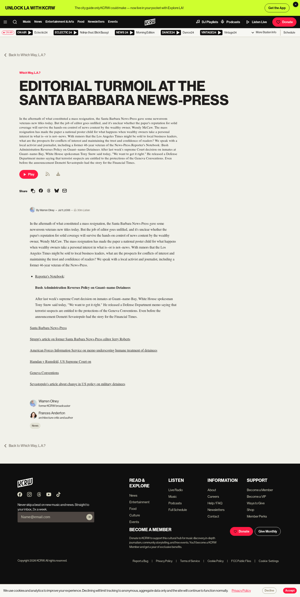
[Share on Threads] (49, 191)
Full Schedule (177, 510)
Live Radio (175, 490)
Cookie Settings (269, 561)
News (38, 22)
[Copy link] (33, 191)
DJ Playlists (210, 22)
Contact (213, 516)
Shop (250, 510)
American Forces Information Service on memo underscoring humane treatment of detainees (93, 350)
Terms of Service (188, 561)
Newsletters (96, 22)
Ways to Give (256, 503)
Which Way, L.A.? (29, 72)
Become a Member (260, 490)
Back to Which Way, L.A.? (27, 55)
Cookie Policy (213, 561)
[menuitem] (58, 174)
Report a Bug (140, 561)
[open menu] (6, 22)
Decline (269, 590)
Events (113, 22)
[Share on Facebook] (41, 191)
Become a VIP (256, 496)
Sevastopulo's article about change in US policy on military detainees (77, 383)
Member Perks (257, 516)
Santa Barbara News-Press (48, 327)
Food (81, 22)
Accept (290, 590)
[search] (16, 22)
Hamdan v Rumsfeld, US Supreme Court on (60, 361)
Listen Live (259, 22)
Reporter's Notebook (49, 276)
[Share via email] (64, 191)
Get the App (277, 8)
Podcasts (233, 22)
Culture (134, 515)
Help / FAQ (215, 503)
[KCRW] (25, 486)
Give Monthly (267, 531)
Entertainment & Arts (59, 22)
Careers (213, 496)
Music (27, 22)
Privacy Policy (162, 561)
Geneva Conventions (44, 372)
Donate (287, 22)
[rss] (47, 175)
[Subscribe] (89, 517)
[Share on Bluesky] (56, 191)
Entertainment (139, 502)
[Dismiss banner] (295, 4)
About (212, 490)
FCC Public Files (239, 561)
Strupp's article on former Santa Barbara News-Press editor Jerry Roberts (80, 339)
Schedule (289, 32)
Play (31, 174)
